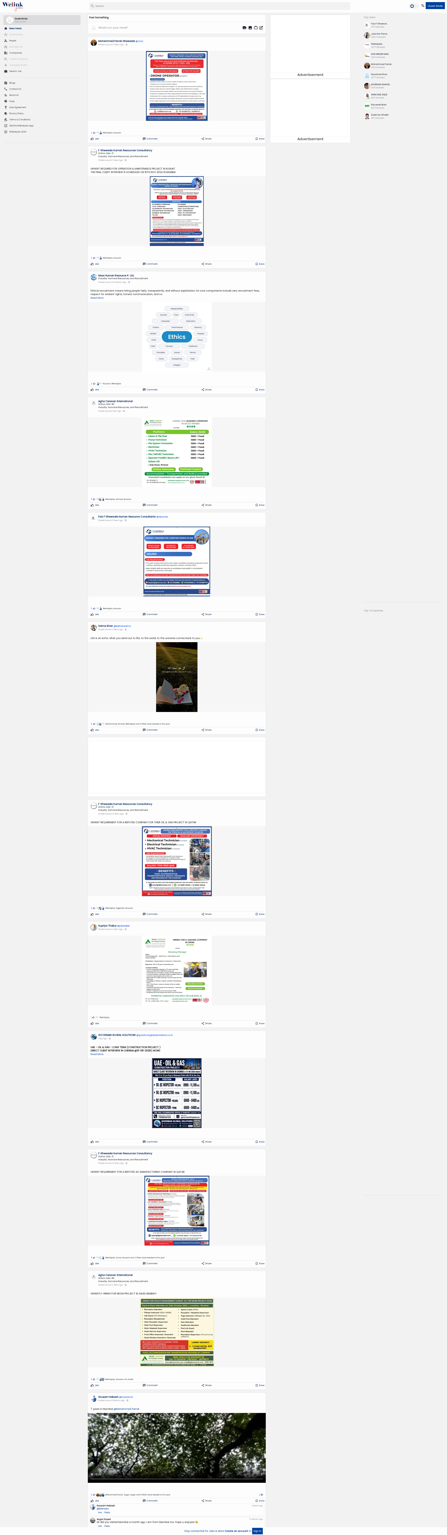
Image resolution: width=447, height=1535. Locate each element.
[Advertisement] (177, 764)
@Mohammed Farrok (126, 1409)
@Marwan (103, 1508)
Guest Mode (435, 6)
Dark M (413, 5)
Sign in (257, 1531)
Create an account (236, 1531)
